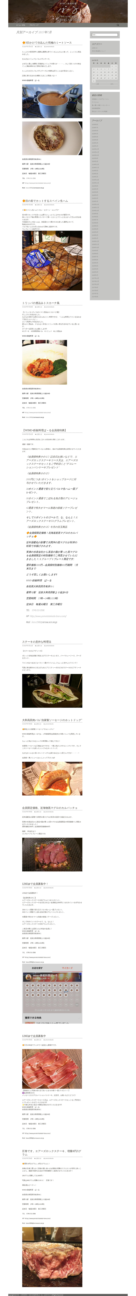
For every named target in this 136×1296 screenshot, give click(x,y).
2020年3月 (95, 195)
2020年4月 (95, 192)
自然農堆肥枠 (96, 108)
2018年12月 (95, 241)
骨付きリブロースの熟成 (99, 111)
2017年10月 (95, 284)
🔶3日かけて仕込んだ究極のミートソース (47, 42)
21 (108, 75)
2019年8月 (95, 217)
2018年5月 (95, 263)
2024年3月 (95, 174)
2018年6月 (95, 260)
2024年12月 (95, 164)
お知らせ (39, 46)
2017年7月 (95, 293)
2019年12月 (95, 204)
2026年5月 (95, 134)
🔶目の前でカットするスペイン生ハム (45, 200)
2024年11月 (95, 167)
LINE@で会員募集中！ (35, 883)
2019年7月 (95, 220)
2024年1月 (95, 177)
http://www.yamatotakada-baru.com (37, 183)
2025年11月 (95, 152)
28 (108, 78)
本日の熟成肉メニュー (99, 51)
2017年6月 (95, 297)
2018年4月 (95, 266)
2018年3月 (95, 269)
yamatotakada (50, 46)
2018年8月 (95, 253)
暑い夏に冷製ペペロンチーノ (101, 105)
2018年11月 (95, 244)
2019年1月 (95, 238)
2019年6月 (95, 223)
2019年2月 (95, 235)
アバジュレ (95, 102)
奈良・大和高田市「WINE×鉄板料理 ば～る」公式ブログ (33, 1295)
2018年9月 (95, 250)
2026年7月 (95, 127)
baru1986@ (30, 188)
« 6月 (97, 84)
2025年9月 (95, 158)
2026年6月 (95, 131)
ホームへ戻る (20, 25)
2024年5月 (95, 170)
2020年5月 (95, 189)
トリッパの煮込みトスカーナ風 (40, 303)
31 (93, 81)
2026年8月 (95, 124)
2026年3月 (95, 140)
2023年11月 (95, 183)
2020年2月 (95, 198)
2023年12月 (95, 180)
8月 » (112, 84)
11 (97, 72)
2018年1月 (95, 275)
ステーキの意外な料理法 (36, 641)
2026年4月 (95, 137)
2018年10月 (95, 247)
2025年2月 (95, 161)
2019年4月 (95, 229)
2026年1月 (95, 146)
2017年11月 (95, 281)
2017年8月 (95, 290)
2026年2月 (95, 143)
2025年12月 (95, 149)
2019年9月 (95, 214)
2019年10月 (95, 210)
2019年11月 (95, 207)
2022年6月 (95, 186)
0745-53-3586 (31, 178)
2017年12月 (95, 278)
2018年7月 (95, 257)
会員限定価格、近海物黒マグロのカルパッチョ (50, 807)
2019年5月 (95, 226)
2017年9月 (95, 287)
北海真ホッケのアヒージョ (100, 99)
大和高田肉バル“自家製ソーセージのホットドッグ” (52, 720)
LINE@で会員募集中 (34, 1036)
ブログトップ (33, 25)
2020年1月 (95, 201)
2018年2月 (95, 272)
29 (112, 78)
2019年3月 (95, 232)
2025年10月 (95, 155)
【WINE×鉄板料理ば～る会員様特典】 (46, 430)
